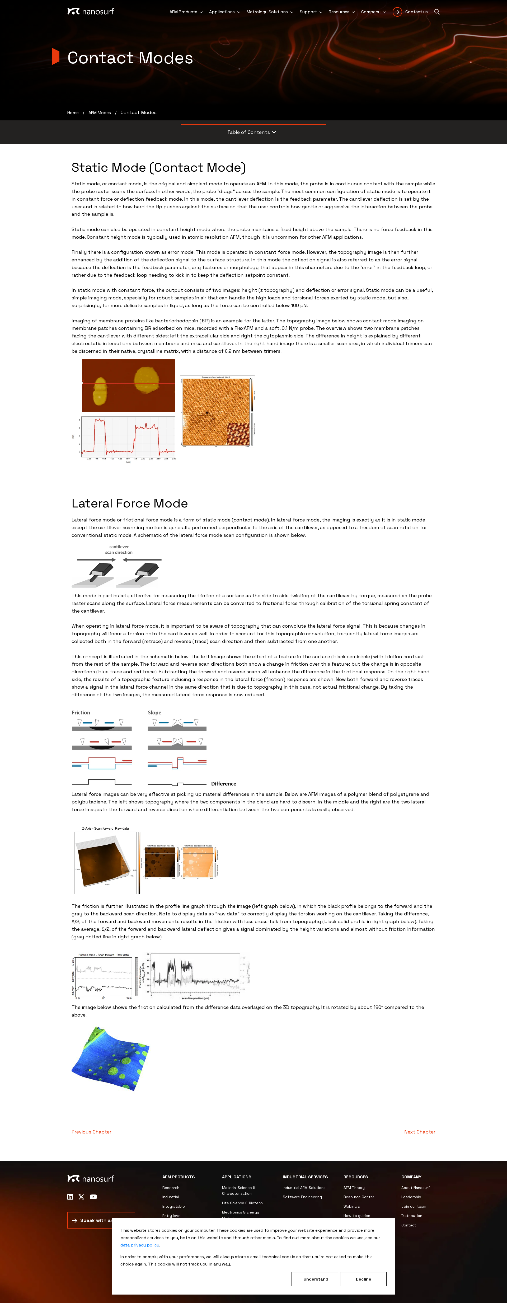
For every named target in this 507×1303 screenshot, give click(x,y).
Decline (363, 1279)
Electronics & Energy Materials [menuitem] (240, 1215)
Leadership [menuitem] (411, 1196)
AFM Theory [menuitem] (354, 1187)
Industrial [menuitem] (170, 1196)
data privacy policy (139, 1245)
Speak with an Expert (105, 1220)
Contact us (416, 12)
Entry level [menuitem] (171, 1215)
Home (73, 112)
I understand (315, 1279)
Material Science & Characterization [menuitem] (238, 1190)
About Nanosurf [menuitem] (415, 1187)
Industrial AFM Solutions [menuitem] (304, 1187)
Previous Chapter (91, 1132)
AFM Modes (99, 112)
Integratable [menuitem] (173, 1206)
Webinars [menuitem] (352, 1206)
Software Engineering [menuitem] (302, 1196)
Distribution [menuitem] (411, 1215)
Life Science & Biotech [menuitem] (242, 1203)
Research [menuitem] (170, 1187)
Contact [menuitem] (408, 1225)
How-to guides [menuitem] (357, 1215)
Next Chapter (419, 1132)
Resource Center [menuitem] (359, 1196)
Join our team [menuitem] (413, 1206)
